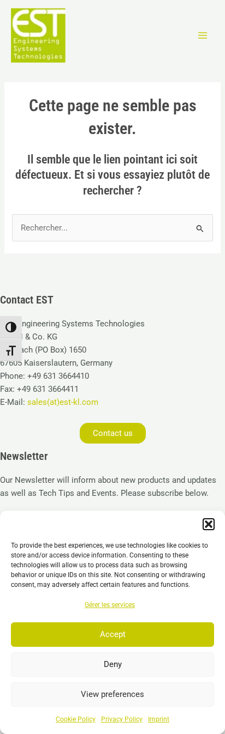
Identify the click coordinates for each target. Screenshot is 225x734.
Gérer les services (110, 605)
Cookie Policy (76, 719)
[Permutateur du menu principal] (202, 35)
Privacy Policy (122, 719)
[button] (208, 524)
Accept (113, 634)
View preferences (112, 694)
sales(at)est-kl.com (61, 402)
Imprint (158, 719)
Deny (113, 664)
